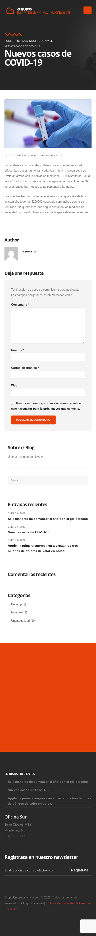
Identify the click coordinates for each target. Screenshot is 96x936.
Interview (17, 612)
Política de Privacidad (61, 903)
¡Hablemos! (23, 729)
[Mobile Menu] (87, 10)
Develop (16, 604)
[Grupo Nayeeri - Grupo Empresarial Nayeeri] (37, 10)
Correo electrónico (25, 367)
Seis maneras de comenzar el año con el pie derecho (48, 518)
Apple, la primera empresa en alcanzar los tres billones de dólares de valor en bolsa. (43, 548)
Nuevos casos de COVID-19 (29, 532)
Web (14, 385)
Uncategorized (20, 620)
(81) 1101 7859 (15, 836)
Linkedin (9, 884)
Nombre (17, 350)
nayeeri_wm (30, 251)
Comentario (20, 304)
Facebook (21, 884)
